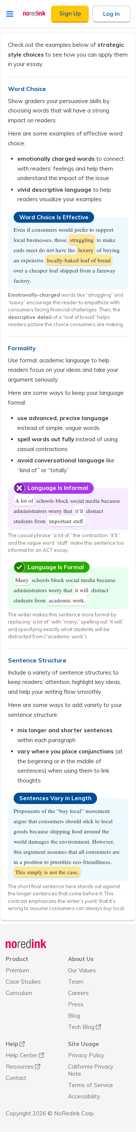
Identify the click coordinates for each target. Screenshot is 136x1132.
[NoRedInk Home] (34, 13)
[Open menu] (10, 14)
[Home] (26, 943)
